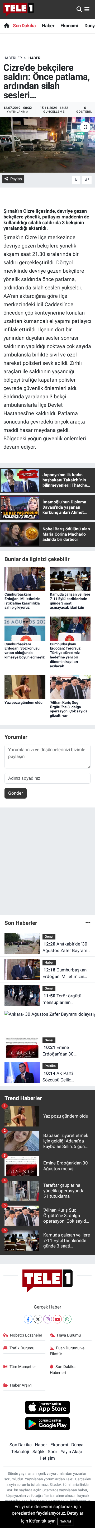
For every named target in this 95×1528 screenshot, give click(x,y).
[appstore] (47, 1408)
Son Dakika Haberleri (63, 1369)
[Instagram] (47, 1319)
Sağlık (38, 1451)
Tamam (65, 1521)
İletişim (47, 1458)
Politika (50, 1066)
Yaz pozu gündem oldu (23, 702)
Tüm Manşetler (23, 1366)
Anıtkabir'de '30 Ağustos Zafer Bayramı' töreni (65, 947)
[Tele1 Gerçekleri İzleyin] (18, 9)
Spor (52, 1451)
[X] (38, 1319)
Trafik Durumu (22, 1348)
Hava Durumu (69, 1335)
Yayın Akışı (71, 1451)
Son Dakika (24, 25)
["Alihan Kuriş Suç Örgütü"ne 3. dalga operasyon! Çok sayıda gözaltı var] (70, 686)
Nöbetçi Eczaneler (26, 1335)
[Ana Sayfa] (6, 25)
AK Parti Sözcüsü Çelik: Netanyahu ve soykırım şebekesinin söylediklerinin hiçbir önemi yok (64, 1077)
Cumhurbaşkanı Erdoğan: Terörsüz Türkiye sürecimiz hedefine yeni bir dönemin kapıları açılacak (65, 655)
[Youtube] (57, 1319)
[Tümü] (88, 922)
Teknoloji (20, 1451)
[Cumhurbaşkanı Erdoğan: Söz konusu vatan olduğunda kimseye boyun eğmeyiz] (24, 628)
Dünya (77, 1444)
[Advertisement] (47, 863)
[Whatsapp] (67, 1319)
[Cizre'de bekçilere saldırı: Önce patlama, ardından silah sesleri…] (47, 145)
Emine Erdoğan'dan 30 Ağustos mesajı (58, 1051)
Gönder (15, 793)
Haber (48, 25)
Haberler (12, 58)
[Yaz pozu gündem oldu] (24, 686)
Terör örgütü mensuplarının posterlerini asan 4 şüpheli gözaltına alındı (65, 999)
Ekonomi (69, 25)
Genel (49, 936)
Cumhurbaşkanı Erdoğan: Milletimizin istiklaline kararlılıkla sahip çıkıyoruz (22, 600)
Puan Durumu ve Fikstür (67, 1351)
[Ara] (79, 9)
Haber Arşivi (21, 1385)
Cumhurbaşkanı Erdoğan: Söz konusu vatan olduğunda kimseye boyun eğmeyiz (24, 650)
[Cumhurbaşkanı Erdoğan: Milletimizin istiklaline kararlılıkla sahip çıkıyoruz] (24, 578)
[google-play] (47, 1424)
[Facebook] (28, 1319)
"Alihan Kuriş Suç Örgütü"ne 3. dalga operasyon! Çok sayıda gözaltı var (69, 709)
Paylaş (16, 179)
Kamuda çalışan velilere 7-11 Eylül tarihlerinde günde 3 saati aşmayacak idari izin (70, 600)
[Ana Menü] (86, 9)
